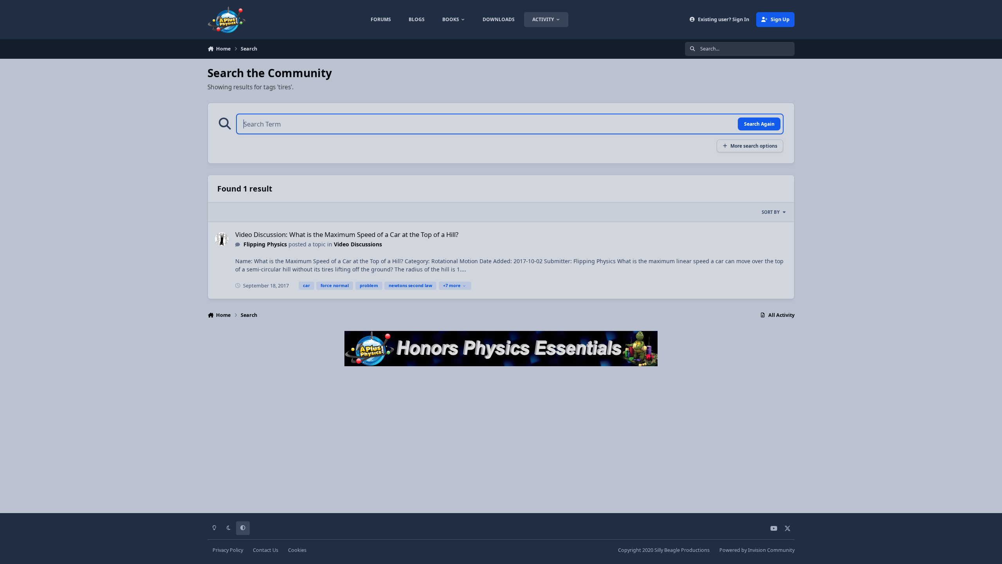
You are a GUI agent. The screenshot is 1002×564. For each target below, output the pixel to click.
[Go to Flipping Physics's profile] (222, 239)
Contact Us (265, 550)
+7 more (452, 285)
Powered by (757, 550)
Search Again (759, 124)
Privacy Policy (228, 550)
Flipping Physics (265, 244)
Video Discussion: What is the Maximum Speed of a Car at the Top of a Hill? (346, 234)
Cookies (297, 550)
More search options (753, 146)
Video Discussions (358, 244)
